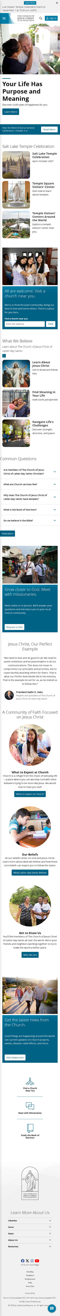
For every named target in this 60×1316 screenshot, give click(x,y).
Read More (49, 129)
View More (7, 533)
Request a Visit (14, 627)
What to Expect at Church (30, 794)
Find (50, 324)
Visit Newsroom (15, 1057)
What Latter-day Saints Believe (30, 872)
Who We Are (30, 954)
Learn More (10, 111)
